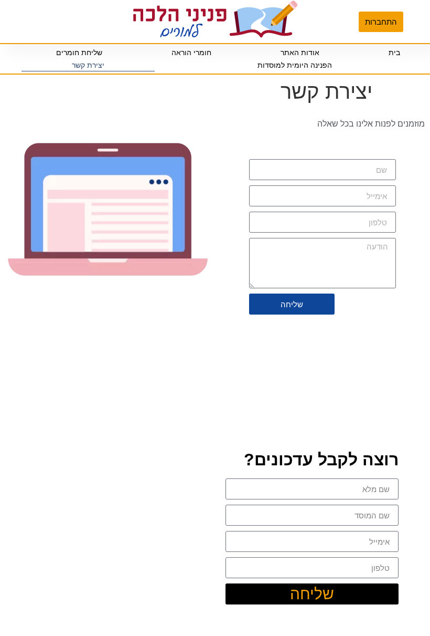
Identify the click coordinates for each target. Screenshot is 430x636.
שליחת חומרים (79, 52)
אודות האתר (300, 52)
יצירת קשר (88, 65)
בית (394, 52)
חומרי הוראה (191, 52)
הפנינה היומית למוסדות (294, 65)
